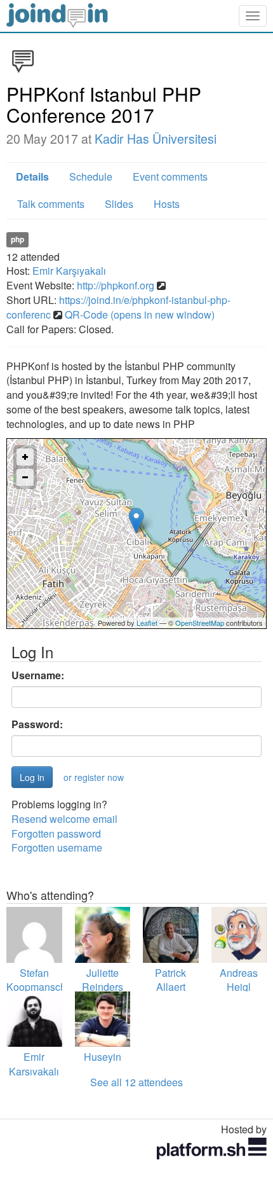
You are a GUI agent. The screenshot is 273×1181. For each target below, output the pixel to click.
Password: (37, 724)
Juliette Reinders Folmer (102, 987)
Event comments (170, 176)
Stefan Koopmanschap (41, 980)
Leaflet (146, 623)
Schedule (90, 176)
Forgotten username (56, 847)
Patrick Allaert (170, 980)
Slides (119, 204)
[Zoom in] (25, 457)
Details (32, 176)
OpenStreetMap (199, 623)
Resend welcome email (64, 819)
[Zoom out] (25, 477)
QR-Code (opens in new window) (140, 314)
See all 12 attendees (136, 1082)
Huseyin (102, 1056)
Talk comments (50, 204)
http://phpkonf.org (115, 285)
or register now (93, 777)
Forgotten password (56, 833)
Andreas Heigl (239, 980)
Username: (37, 675)
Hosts (167, 204)
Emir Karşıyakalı (69, 270)
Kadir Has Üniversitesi (155, 139)
